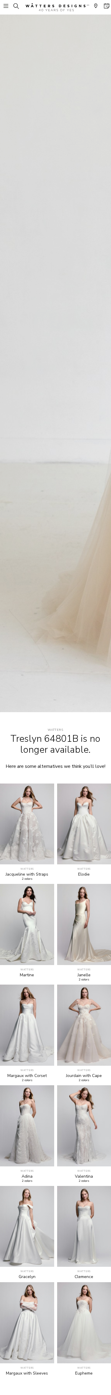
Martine (27, 975)
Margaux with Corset (27, 1075)
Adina (27, 1176)
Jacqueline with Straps (27, 874)
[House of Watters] (55, 7)
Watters (56, 730)
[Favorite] (46, 856)
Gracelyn (27, 1276)
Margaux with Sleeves (27, 1373)
